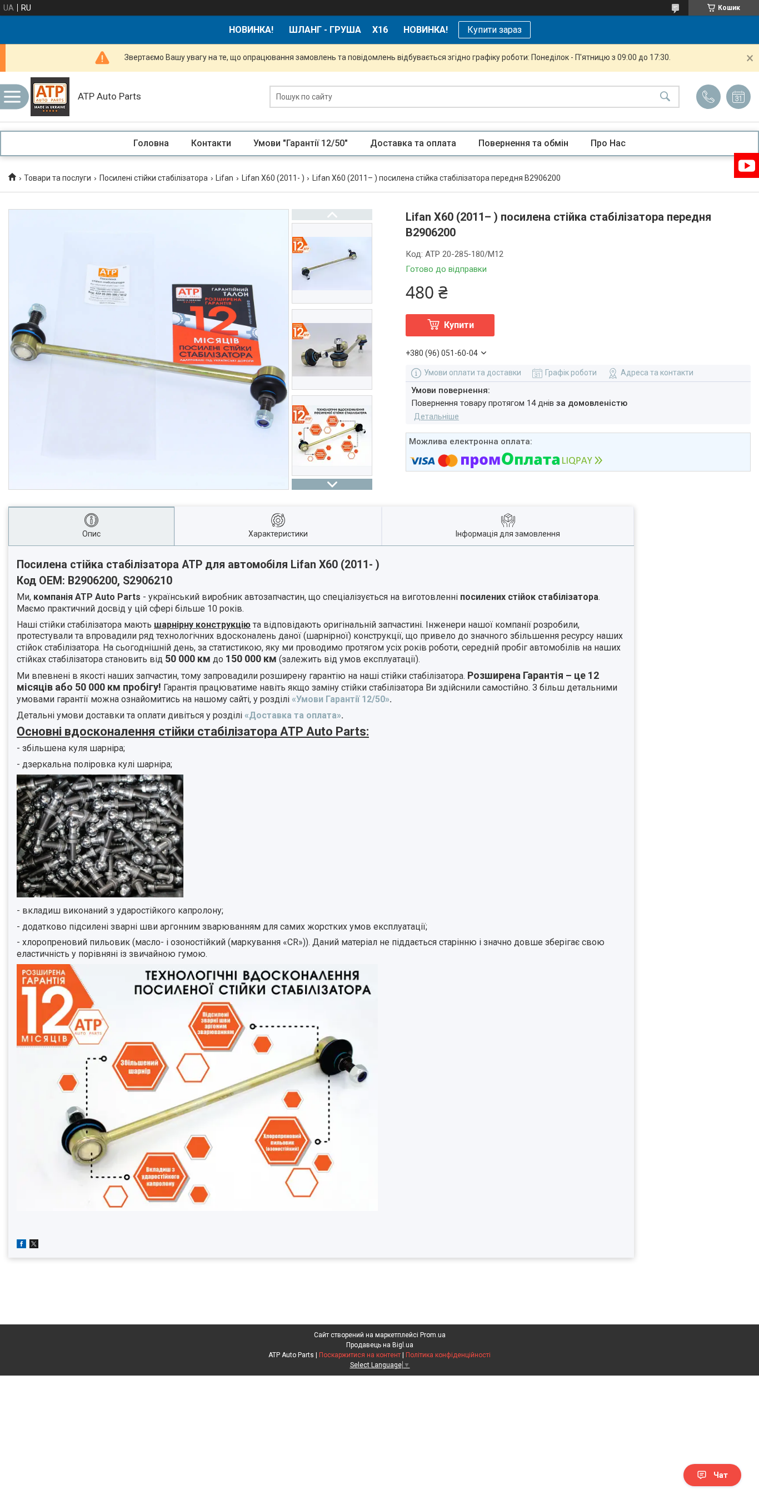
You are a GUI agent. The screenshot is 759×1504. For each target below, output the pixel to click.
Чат (720, 1475)
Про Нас (608, 143)
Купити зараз (494, 29)
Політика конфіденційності (448, 1355)
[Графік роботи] (738, 97)
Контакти (211, 143)
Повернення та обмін (523, 143)
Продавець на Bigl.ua (379, 1345)
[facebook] (21, 1245)
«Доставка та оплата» (292, 715)
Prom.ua (433, 1335)
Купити (459, 325)
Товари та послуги (57, 177)
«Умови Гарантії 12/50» (341, 699)
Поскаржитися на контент (360, 1355)
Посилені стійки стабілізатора (153, 177)
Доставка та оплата (413, 143)
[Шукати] (665, 97)
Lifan (224, 177)
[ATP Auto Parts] (50, 96)
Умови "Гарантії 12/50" (300, 143)
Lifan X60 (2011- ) (273, 177)
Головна (151, 143)
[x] (33, 1245)
